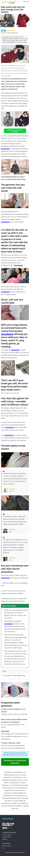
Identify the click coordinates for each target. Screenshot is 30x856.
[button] (28, 21)
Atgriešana (4, 839)
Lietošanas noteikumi (7, 834)
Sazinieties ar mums (6, 845)
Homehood (5, 149)
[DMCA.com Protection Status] (15, 828)
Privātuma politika (6, 837)
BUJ (3, 848)
